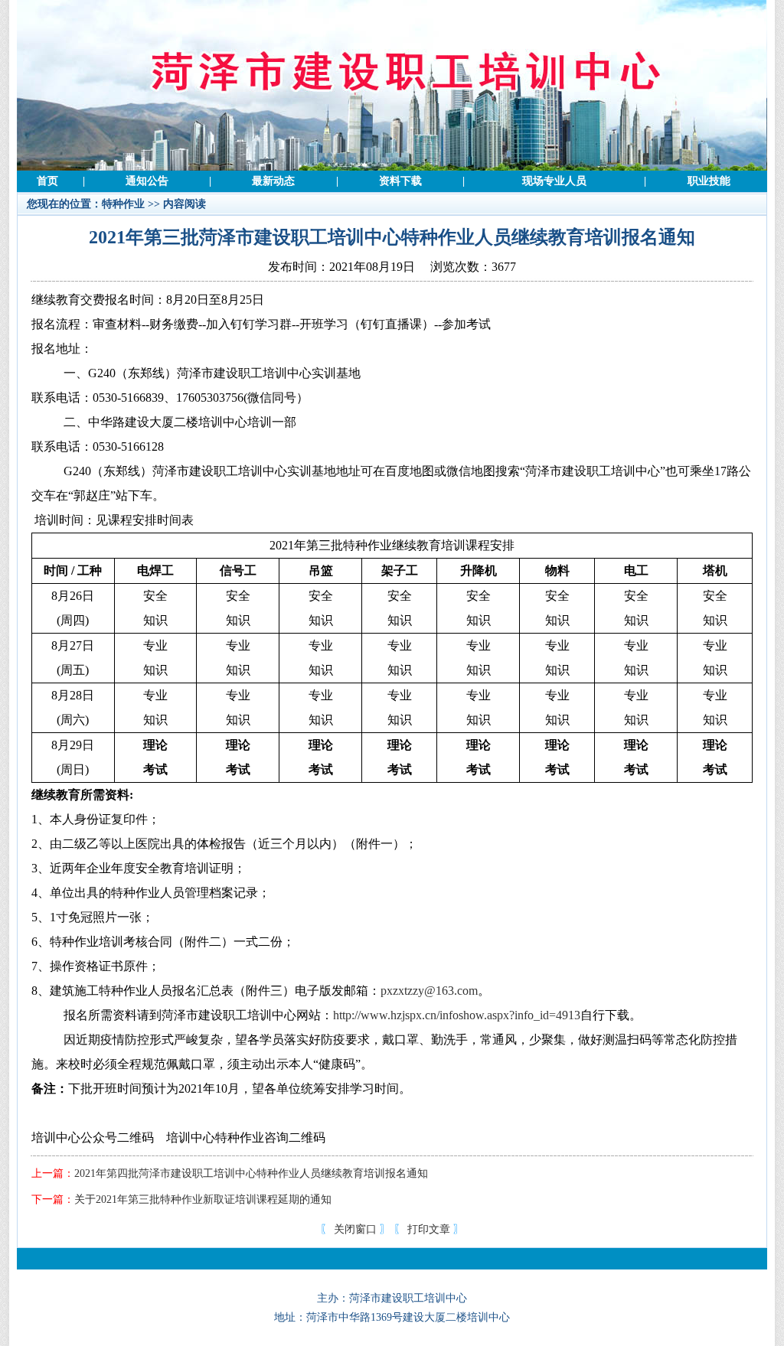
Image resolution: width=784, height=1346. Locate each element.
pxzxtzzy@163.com (429, 990)
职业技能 (709, 181)
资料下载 (400, 181)
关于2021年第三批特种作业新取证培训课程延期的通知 (203, 1199)
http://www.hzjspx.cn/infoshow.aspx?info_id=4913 (456, 1015)
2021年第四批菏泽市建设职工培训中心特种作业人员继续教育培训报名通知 (251, 1173)
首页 (47, 181)
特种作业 (123, 204)
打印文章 (428, 1229)
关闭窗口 (355, 1229)
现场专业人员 (554, 181)
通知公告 (147, 181)
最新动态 (273, 181)
